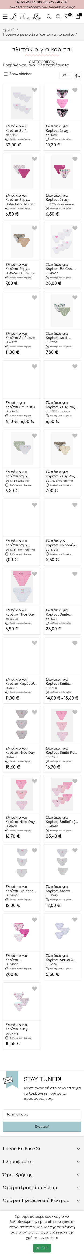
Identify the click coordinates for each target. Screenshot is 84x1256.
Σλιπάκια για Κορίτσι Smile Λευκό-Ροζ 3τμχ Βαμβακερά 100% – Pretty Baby (62, 682)
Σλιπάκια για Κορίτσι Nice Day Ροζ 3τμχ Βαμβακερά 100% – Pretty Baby (21, 820)
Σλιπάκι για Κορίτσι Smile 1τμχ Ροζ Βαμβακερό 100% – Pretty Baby (21, 405)
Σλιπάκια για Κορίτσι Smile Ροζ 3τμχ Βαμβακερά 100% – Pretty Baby (61, 751)
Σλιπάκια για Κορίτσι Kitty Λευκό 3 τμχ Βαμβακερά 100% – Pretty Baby (21, 1027)
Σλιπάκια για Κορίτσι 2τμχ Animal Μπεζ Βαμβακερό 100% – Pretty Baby (21, 267)
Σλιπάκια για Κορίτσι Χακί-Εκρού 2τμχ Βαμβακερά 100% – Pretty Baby (62, 336)
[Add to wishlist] (34, 90)
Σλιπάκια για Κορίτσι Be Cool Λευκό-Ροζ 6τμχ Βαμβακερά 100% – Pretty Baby (62, 267)
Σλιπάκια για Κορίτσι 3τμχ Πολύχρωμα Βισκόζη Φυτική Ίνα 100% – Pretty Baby (59, 129)
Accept (42, 1248)
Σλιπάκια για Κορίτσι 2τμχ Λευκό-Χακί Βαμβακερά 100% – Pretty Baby (21, 474)
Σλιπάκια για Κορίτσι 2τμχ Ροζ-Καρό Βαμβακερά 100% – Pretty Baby (61, 405)
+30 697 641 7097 (55, 2)
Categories (40, 62)
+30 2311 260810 (30, 2)
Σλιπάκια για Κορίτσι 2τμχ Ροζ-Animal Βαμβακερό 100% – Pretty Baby (61, 474)
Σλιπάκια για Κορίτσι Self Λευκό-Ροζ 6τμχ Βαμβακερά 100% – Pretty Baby (21, 129)
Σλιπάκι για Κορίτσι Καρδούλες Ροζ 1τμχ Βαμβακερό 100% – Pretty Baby (62, 543)
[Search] (48, 16)
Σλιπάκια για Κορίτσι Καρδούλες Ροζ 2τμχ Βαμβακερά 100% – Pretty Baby (21, 682)
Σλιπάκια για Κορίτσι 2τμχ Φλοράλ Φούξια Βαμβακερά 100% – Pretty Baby (21, 198)
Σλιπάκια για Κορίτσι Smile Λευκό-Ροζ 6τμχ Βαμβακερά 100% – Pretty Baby (62, 613)
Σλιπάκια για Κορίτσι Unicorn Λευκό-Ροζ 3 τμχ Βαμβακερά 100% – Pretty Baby (21, 889)
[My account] (58, 16)
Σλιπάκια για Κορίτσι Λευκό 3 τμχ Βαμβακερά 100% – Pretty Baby (61, 958)
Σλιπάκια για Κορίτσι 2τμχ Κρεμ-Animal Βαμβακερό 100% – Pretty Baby (21, 543)
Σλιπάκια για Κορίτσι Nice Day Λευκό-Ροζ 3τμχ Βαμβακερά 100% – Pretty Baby (21, 751)
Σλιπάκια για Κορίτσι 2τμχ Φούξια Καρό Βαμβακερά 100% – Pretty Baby (62, 198)
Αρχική (9, 30)
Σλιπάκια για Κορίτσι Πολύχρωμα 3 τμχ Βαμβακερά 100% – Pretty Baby (21, 958)
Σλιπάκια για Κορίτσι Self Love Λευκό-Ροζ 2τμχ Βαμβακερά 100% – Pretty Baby (21, 336)
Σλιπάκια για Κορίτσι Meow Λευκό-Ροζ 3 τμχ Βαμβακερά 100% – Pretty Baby (62, 889)
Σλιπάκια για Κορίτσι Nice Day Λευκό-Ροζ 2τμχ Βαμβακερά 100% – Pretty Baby (21, 613)
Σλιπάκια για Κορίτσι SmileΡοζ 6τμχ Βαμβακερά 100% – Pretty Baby (61, 820)
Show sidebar (21, 74)
